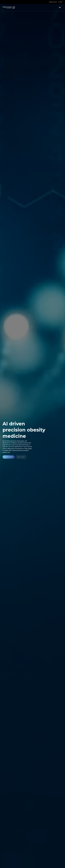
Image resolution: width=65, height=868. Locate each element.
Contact (60, 2)
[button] (59, 7)
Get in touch (21, 457)
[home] (9, 7)
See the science (8, 457)
